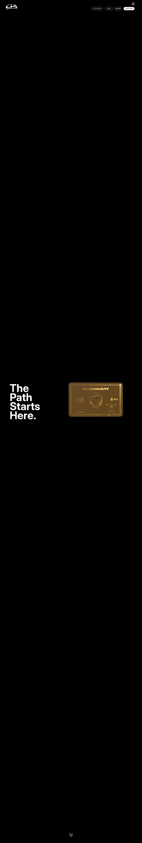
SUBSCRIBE (129, 8)
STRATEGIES (97, 8)
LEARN (108, 8)
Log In (117, 8)
